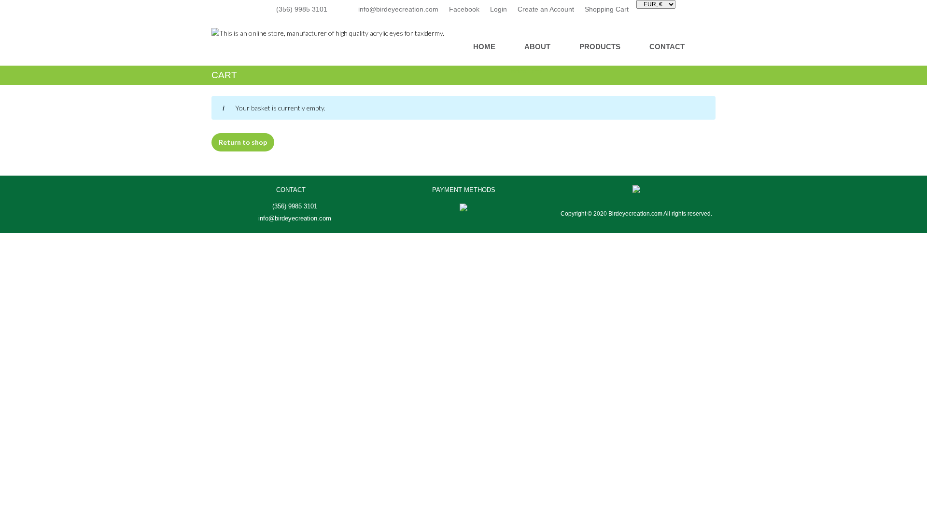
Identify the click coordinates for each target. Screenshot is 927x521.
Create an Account (546, 9)
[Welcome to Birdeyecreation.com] (327, 32)
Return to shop (243, 142)
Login (498, 9)
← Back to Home (522, 71)
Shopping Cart (607, 9)
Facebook (464, 9)
